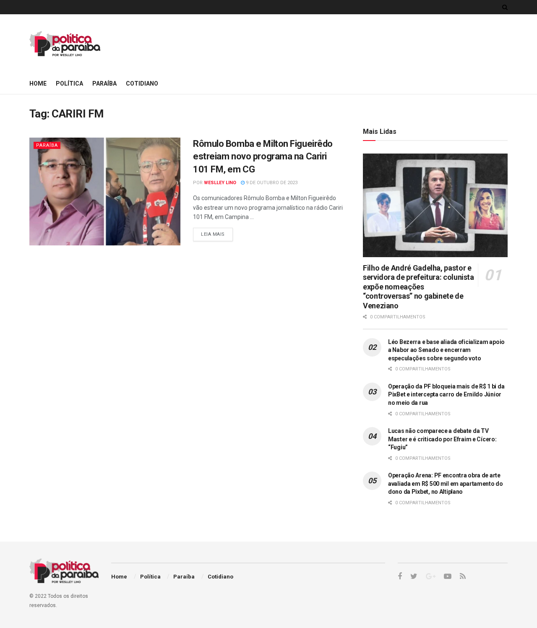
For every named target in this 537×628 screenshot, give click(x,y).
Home (38, 83)
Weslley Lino (220, 182)
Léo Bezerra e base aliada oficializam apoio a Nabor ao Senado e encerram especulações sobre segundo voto (446, 350)
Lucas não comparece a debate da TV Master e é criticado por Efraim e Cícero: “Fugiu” (442, 439)
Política (69, 83)
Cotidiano (142, 83)
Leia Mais (213, 234)
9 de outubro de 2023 (271, 182)
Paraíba (104, 83)
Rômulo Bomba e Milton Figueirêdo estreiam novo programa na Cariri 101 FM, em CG (263, 156)
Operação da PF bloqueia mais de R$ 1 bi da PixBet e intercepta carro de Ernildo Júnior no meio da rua (446, 394)
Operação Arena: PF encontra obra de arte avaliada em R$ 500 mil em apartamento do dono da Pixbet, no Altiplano (445, 483)
